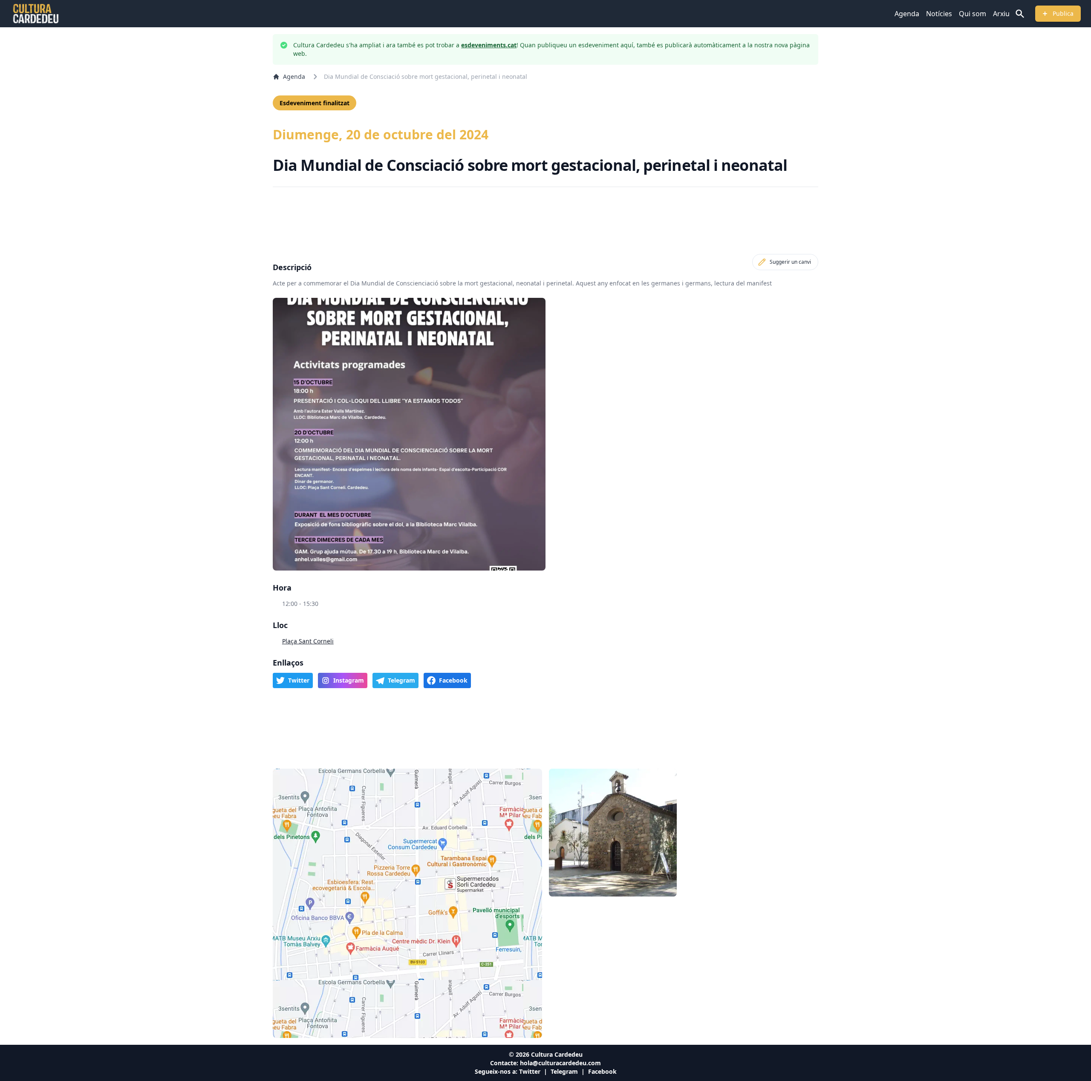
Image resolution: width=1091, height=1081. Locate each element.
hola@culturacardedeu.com (560, 1063)
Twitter (529, 1071)
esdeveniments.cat (489, 45)
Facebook (602, 1071)
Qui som (972, 13)
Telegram (564, 1071)
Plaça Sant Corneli (308, 641)
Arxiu (1001, 13)
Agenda (907, 13)
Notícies (939, 13)
